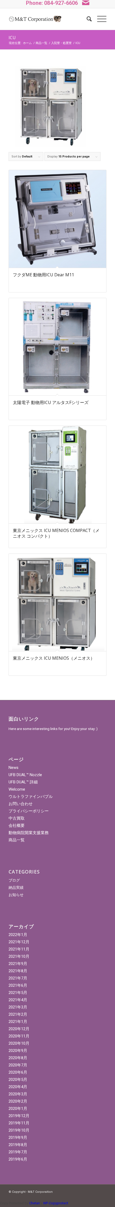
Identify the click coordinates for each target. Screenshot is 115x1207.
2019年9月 (18, 1137)
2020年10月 (19, 1043)
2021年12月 (19, 942)
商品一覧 (17, 840)
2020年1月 (18, 1108)
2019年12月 (19, 1115)
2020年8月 (18, 1057)
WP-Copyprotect (55, 1203)
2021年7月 (18, 978)
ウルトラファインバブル (31, 796)
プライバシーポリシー (29, 811)
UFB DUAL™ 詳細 (23, 782)
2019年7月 (18, 1152)
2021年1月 (18, 1021)
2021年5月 (18, 992)
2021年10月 (19, 956)
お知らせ (16, 895)
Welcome (17, 789)
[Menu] (99, 19)
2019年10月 (19, 1130)
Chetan (34, 1203)
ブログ (14, 880)
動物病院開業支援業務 (29, 832)
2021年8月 (18, 970)
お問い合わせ (21, 803)
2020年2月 (18, 1101)
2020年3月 (18, 1094)
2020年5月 (18, 1079)
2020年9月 (18, 1050)
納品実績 (16, 887)
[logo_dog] (35, 19)
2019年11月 (19, 1123)
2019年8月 (18, 1144)
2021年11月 (19, 949)
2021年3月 (18, 1007)
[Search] (86, 19)
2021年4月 (18, 999)
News (13, 767)
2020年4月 (18, 1086)
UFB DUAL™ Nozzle (25, 774)
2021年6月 (18, 985)
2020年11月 (19, 1036)
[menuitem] (86, 19)
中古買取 (17, 818)
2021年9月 (18, 963)
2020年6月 (18, 1072)
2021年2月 (18, 1014)
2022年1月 (18, 934)
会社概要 (17, 825)
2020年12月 (19, 1028)
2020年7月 (18, 1065)
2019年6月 (18, 1159)
